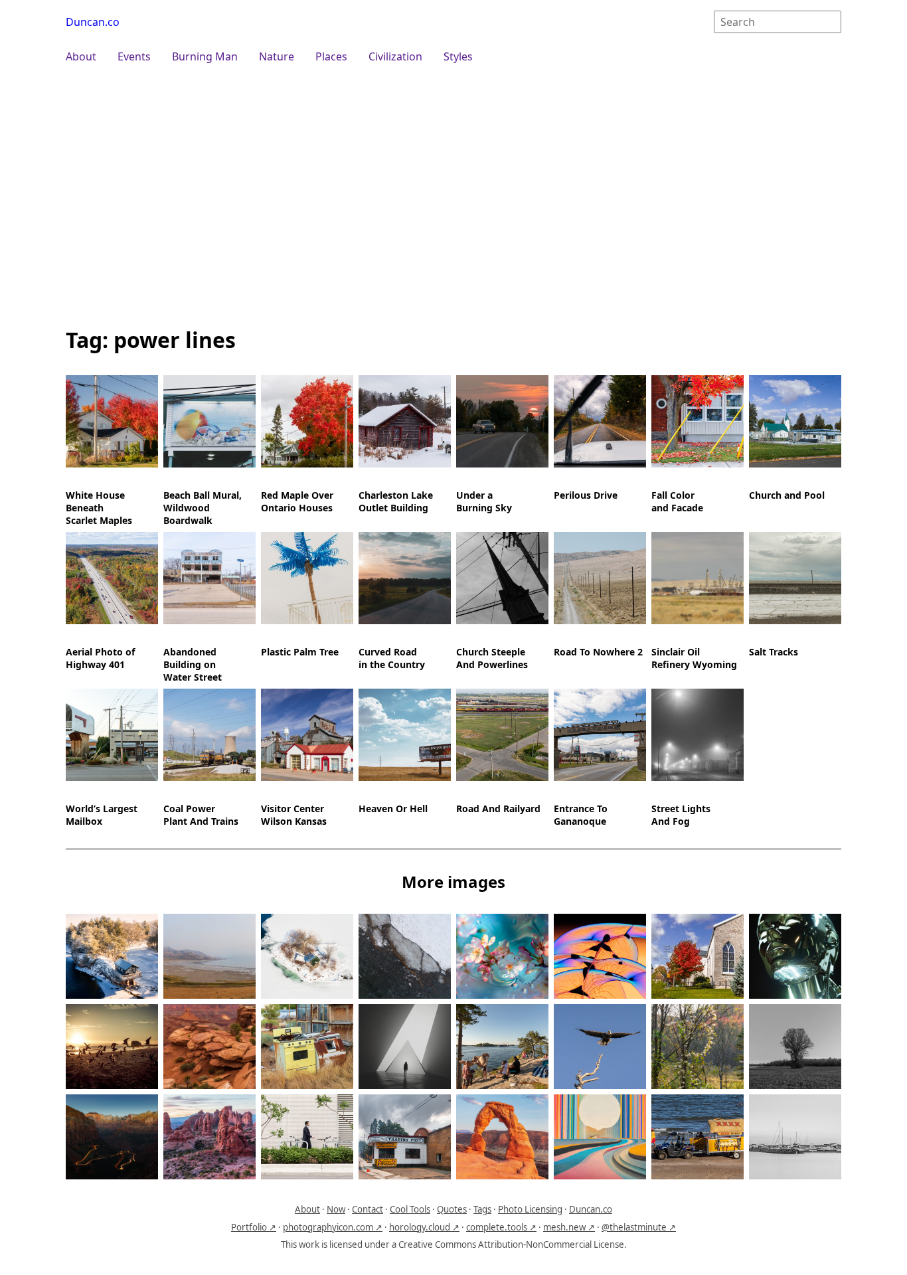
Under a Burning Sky (484, 501)
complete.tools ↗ (501, 1227)
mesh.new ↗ (569, 1227)
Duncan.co (93, 22)
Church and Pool (787, 495)
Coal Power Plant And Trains (200, 814)
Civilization (395, 56)
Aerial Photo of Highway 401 (100, 658)
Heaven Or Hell (393, 808)
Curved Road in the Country (392, 658)
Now (336, 1209)
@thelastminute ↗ (639, 1227)
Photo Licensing (530, 1209)
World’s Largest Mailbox (101, 814)
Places (331, 56)
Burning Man (205, 56)
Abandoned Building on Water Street (192, 664)
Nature (276, 56)
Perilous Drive (586, 495)
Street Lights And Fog (680, 814)
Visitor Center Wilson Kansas (294, 814)
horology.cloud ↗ (424, 1227)
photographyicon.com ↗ (332, 1227)
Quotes (452, 1209)
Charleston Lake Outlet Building (396, 501)
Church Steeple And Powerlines (492, 658)
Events (134, 56)
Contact (367, 1209)
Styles (458, 56)
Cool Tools (410, 1209)
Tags (482, 1209)
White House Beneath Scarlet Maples (99, 508)
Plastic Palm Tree (300, 651)
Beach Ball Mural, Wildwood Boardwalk (202, 508)
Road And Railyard (498, 808)
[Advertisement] (453, 194)
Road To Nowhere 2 (598, 651)
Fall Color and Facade (677, 501)
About (81, 56)
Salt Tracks (773, 651)
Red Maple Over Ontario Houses (297, 501)
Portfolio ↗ (253, 1227)
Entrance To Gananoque (581, 814)
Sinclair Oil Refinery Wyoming (694, 658)
